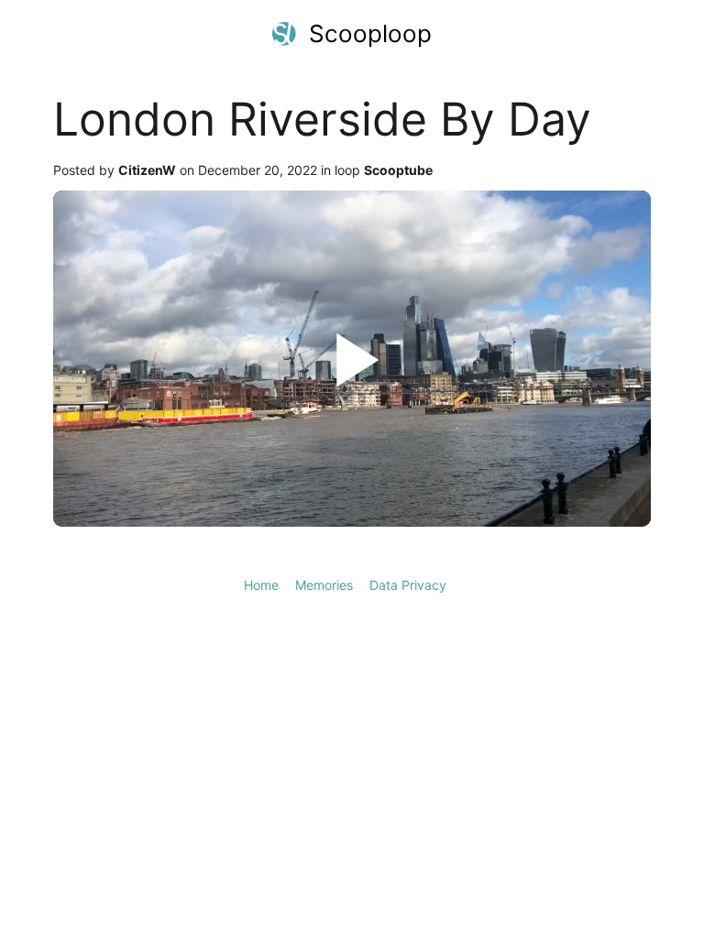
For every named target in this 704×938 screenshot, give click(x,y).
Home (261, 585)
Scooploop (370, 33)
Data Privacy (407, 585)
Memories (324, 585)
